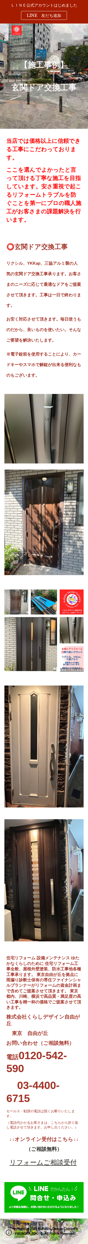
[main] (44, 76)
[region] (44, 12)
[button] (6, 30)
